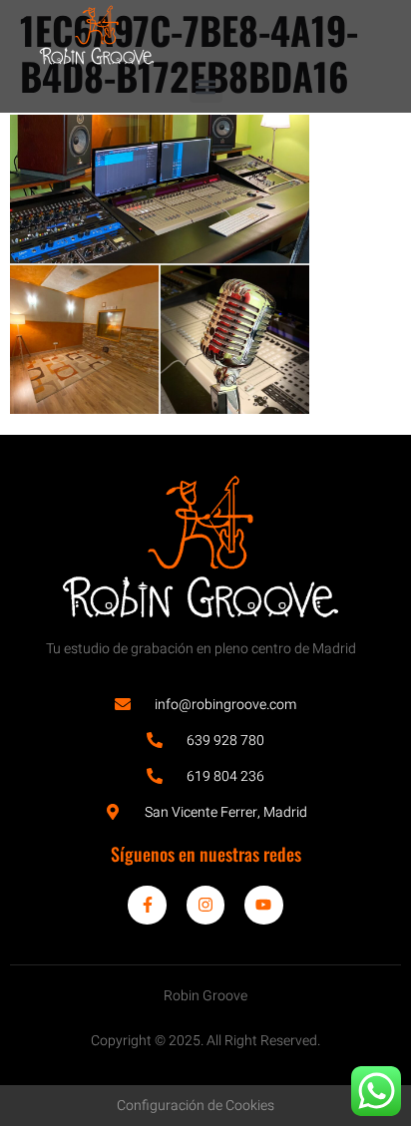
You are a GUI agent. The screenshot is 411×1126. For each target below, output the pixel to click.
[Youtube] (263, 905)
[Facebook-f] (147, 905)
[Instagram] (205, 905)
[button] (206, 86)
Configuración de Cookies (195, 1105)
